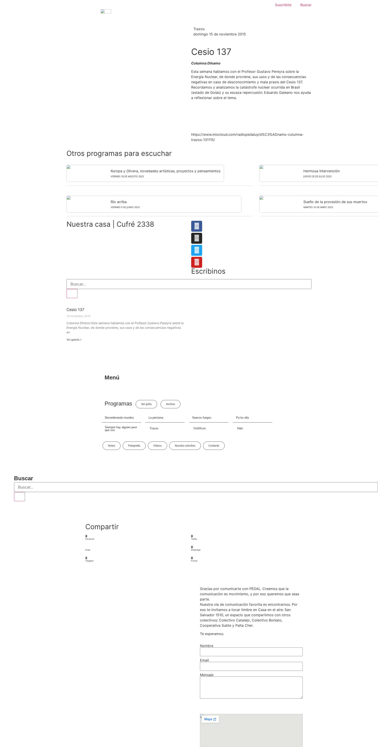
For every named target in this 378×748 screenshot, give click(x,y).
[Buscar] (71, 293)
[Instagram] (196, 238)
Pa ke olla (242, 417)
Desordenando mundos (119, 417)
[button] (136, 538)
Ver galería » (73, 339)
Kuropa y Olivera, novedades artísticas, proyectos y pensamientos (165, 171)
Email (204, 660)
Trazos (199, 29)
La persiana (156, 417)
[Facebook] (196, 226)
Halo (240, 428)
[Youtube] (196, 262)
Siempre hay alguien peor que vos (121, 429)
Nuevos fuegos (201, 417)
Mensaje (207, 675)
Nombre (206, 645)
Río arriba (119, 202)
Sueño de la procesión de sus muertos (335, 202)
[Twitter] (196, 250)
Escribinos (208, 271)
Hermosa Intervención (321, 171)
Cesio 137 (75, 309)
